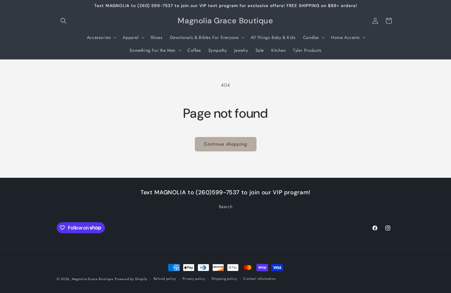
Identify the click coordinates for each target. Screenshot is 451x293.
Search (226, 207)
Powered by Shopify (131, 278)
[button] (63, 21)
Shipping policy (224, 278)
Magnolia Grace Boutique (93, 278)
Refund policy (165, 278)
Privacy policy (194, 278)
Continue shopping (225, 144)
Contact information (259, 278)
